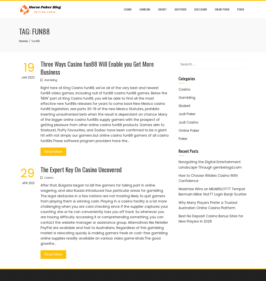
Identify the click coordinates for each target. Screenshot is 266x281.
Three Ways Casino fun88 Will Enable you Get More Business (97, 67)
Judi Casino (200, 9)
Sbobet (162, 9)
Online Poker (222, 9)
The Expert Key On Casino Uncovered (81, 169)
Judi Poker (180, 9)
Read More (53, 151)
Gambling (144, 9)
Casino (128, 9)
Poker (240, 9)
